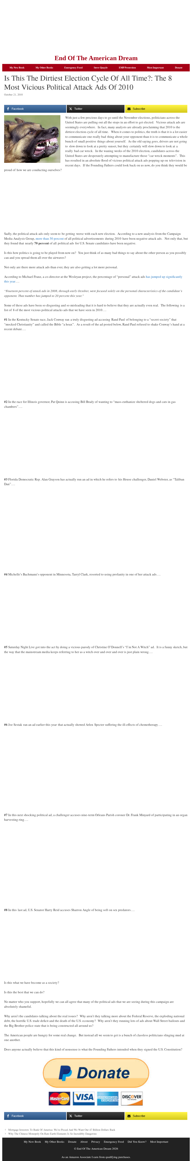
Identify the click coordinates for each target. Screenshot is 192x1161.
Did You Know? (137, 1141)
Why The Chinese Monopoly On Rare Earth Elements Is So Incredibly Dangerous (52, 1133)
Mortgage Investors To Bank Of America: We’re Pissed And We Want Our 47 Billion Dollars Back (61, 1129)
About (84, 1141)
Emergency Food (73, 67)
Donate (178, 67)
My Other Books (44, 67)
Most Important (155, 67)
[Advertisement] (96, 26)
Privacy (95, 1141)
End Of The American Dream (96, 58)
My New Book (17, 67)
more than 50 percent (50, 238)
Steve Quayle (101, 67)
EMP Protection (127, 67)
